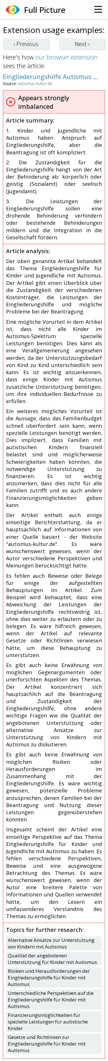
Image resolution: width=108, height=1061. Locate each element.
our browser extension (66, 57)
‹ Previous (26, 44)
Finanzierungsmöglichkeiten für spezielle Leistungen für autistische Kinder (48, 1022)
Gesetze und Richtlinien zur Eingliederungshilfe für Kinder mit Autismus (47, 1044)
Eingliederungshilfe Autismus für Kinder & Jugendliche (51, 76)
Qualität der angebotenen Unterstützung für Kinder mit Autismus (52, 958)
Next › (82, 44)
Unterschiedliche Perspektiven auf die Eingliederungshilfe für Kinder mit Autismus (51, 999)
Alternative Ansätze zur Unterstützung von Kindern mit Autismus (51, 943)
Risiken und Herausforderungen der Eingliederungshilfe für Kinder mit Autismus (49, 977)
